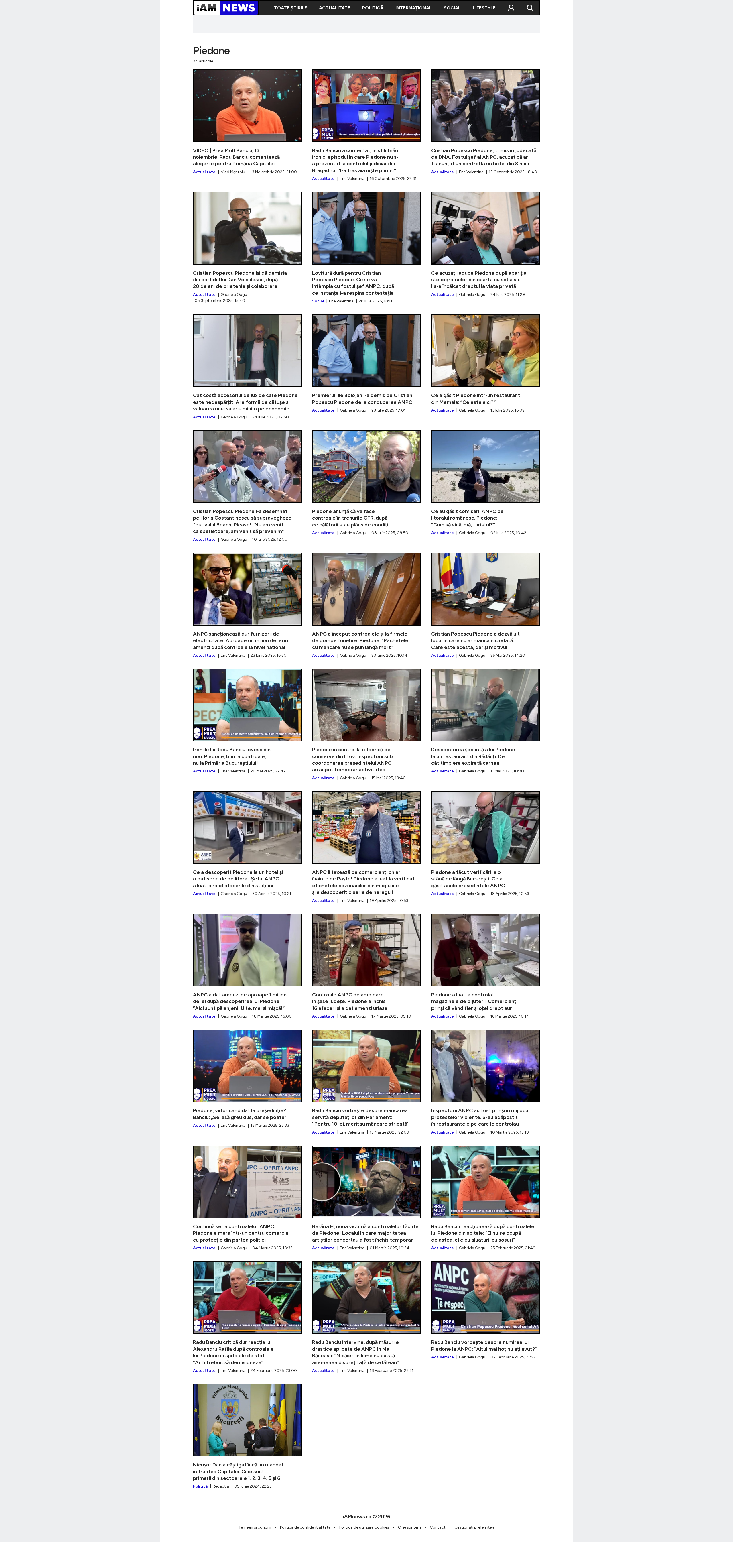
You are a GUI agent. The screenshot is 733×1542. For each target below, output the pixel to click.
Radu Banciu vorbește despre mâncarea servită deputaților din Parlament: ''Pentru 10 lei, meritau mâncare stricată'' (366, 1082)
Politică (372, 8)
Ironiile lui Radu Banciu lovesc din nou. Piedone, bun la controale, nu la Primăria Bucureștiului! (247, 721)
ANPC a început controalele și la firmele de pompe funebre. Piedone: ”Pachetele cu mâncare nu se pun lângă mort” (366, 605)
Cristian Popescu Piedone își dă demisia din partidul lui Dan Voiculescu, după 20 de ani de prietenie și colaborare (247, 247)
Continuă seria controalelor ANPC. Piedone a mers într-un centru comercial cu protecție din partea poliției (247, 1198)
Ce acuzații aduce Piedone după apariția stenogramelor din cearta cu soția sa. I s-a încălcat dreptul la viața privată (485, 244)
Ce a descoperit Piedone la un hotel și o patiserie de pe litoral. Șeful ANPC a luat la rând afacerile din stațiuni (247, 844)
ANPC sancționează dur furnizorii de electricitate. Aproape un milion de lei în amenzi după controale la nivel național (247, 605)
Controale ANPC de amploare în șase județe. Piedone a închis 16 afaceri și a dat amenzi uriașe (366, 966)
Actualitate (334, 8)
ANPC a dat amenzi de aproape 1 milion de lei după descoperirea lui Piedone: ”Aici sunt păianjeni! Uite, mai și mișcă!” (247, 966)
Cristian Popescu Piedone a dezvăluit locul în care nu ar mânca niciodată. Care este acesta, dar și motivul (485, 605)
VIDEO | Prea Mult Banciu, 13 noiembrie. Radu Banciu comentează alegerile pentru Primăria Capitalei (247, 122)
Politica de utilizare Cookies (364, 1527)
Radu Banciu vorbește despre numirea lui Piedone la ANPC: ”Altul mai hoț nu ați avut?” (485, 1310)
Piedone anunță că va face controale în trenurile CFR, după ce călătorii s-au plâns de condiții (366, 483)
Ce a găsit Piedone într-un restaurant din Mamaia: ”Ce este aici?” (485, 363)
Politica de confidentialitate (305, 1527)
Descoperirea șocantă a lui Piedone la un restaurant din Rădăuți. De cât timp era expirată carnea (485, 721)
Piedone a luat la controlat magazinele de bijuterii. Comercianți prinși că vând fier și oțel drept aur (485, 966)
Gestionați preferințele (474, 1527)
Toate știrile (290, 8)
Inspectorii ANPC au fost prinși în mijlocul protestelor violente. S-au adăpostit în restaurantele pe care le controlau (485, 1082)
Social (452, 8)
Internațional (413, 8)
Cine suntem (409, 1527)
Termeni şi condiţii (255, 1527)
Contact (438, 1527)
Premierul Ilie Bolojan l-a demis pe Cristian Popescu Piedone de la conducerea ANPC (366, 363)
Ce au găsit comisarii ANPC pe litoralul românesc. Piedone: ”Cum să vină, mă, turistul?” (485, 483)
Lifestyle (484, 8)
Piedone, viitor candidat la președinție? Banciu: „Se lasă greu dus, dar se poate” (247, 1079)
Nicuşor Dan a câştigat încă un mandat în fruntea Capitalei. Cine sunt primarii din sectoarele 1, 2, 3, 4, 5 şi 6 (247, 1436)
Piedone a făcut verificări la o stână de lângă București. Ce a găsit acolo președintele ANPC (485, 844)
